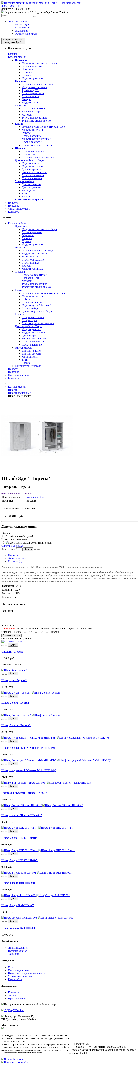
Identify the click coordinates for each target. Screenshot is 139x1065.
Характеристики (17, 558)
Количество (8, 549)
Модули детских (31, 163)
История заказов (17, 950)
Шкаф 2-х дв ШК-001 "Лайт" (19, 837)
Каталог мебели (17, 56)
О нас (11, 967)
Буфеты (26, 132)
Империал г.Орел (35, 497)
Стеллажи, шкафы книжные (38, 157)
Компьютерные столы (34, 172)
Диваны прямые (31, 184)
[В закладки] (35, 549)
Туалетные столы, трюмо (36, 120)
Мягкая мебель (24, 181)
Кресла (26, 196)
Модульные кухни (32, 129)
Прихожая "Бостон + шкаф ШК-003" (24, 792)
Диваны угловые (31, 187)
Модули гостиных (32, 102)
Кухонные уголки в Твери (37, 144)
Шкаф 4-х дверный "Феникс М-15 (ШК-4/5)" (28, 747)
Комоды (26, 99)
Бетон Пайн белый (41, 542)
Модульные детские (33, 166)
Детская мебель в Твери (29, 160)
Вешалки (27, 72)
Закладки (13, 953)
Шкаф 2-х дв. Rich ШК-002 (17, 905)
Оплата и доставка (19, 208)
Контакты (13, 211)
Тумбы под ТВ (30, 90)
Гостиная (20, 81)
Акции (12, 995)
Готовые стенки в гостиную (38, 84)
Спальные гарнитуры (34, 108)
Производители (17, 998)
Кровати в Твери (31, 111)
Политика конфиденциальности (26, 973)
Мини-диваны (30, 190)
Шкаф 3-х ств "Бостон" (16, 725)
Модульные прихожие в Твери (39, 63)
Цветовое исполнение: (14, 539)
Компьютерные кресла (29, 199)
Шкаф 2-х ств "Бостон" (16, 702)
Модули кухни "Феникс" (36, 138)
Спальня (20, 105)
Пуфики (26, 75)
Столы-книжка (30, 96)
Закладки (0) (22, 30)
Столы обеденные (32, 135)
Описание (14, 555)
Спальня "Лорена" (13, 651)
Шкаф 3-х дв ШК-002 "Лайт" (19, 860)
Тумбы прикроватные (34, 117)
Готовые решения (32, 66)
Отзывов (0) (15, 561)
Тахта (25, 193)
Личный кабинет (18, 21)
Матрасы (27, 114)
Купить (28, 549)
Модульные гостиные (34, 87)
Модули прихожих (32, 78)
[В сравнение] (38, 549)
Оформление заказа (26, 33)
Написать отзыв (22, 493)
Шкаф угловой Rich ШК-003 (18, 928)
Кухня (19, 123)
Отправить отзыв (11, 635)
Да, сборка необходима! (19, 536)
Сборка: (6, 532)
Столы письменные (33, 175)
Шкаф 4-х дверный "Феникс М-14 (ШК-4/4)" (28, 770)
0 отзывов (7, 493)
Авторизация (22, 27)
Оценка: (6, 631)
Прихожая (21, 60)
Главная (12, 53)
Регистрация (22, 24)
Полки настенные (32, 178)
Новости (13, 202)
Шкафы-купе (29, 154)
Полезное (13, 205)
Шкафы (20, 148)
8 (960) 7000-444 (10, 5)
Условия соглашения (20, 976)
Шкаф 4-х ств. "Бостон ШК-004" (21, 815)
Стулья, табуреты (32, 141)
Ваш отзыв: (8, 625)
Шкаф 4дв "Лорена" (14, 680)
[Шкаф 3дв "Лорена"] (37, 470)
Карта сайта (15, 979)
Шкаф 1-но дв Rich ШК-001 (18, 882)
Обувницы (28, 69)
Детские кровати (31, 169)
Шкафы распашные (33, 151)
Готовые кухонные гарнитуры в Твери (44, 126)
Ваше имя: (7, 610)
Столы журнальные (33, 93)
